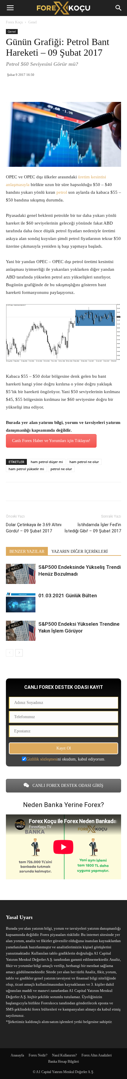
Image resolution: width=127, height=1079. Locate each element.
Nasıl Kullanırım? (64, 1055)
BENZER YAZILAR (26, 551)
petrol (62, 192)
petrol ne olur (61, 469)
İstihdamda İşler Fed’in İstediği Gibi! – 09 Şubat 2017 (92, 528)
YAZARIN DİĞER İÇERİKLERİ (79, 551)
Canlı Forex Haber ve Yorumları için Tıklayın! (51, 440)
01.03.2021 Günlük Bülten (67, 595)
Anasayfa (17, 1055)
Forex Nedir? (38, 1055)
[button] (118, 8)
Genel (32, 22)
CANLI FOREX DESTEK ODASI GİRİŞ (67, 785)
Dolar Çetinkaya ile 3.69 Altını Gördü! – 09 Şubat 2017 (33, 528)
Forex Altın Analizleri (97, 1055)
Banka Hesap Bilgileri (63, 1061)
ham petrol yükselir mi (26, 469)
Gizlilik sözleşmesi (42, 759)
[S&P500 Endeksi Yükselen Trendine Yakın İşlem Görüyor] (20, 631)
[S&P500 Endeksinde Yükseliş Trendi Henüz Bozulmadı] (20, 574)
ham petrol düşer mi (47, 462)
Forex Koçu (14, 22)
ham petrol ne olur (84, 462)
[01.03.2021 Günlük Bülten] (20, 602)
